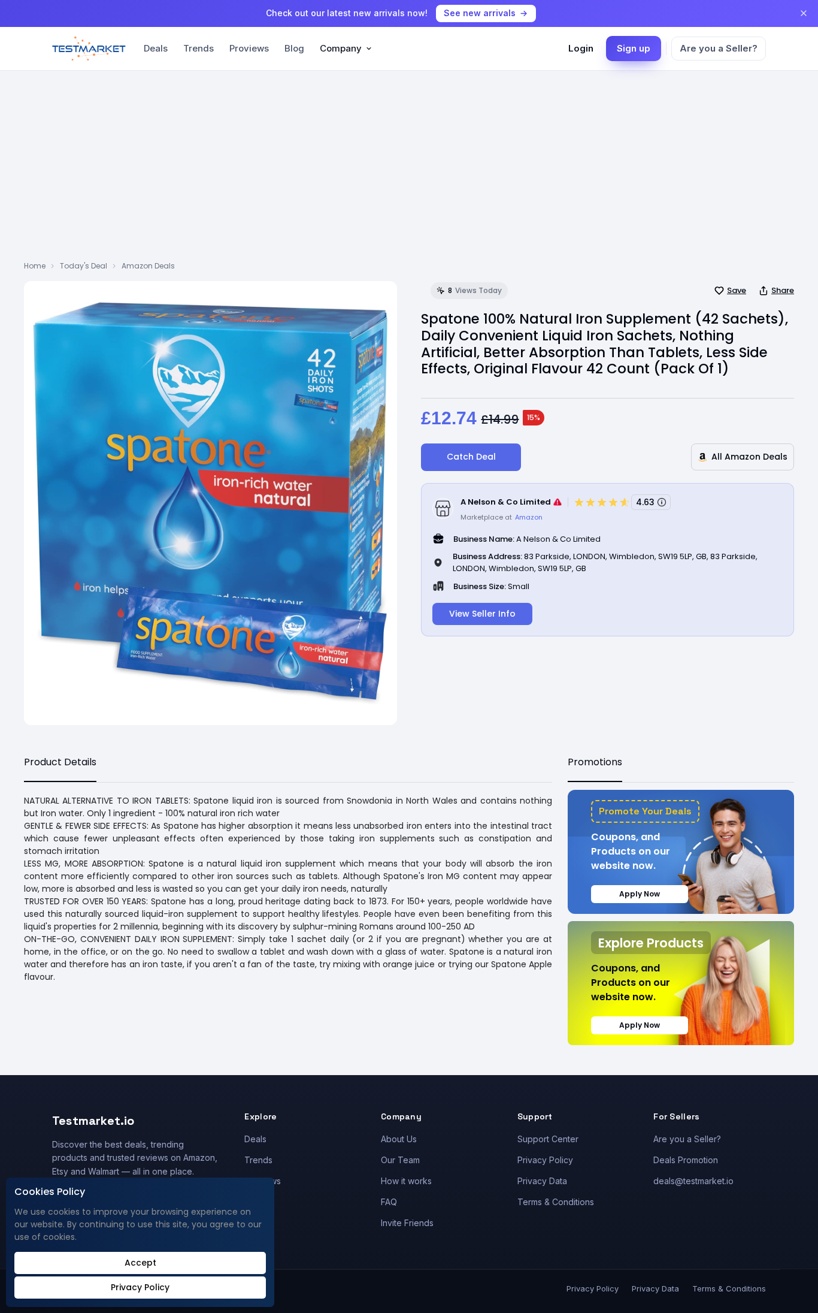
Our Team (400, 1160)
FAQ (389, 1202)
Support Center (547, 1139)
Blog (294, 48)
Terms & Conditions (555, 1202)
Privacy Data (542, 1181)
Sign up (633, 48)
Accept (140, 1263)
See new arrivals (480, 13)
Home (35, 266)
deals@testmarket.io (693, 1181)
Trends (198, 48)
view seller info (482, 614)
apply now (639, 894)
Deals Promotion (685, 1160)
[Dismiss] (803, 13)
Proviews (249, 48)
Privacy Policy (545, 1160)
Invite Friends (407, 1223)
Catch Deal (471, 457)
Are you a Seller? (719, 48)
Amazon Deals (148, 266)
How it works (406, 1181)
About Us (399, 1139)
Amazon (529, 517)
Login (580, 48)
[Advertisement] (409, 171)
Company (341, 48)
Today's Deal (83, 266)
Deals (156, 48)
